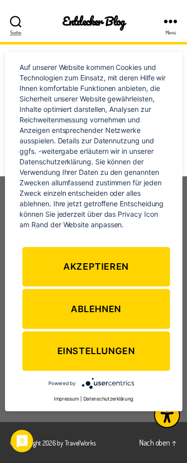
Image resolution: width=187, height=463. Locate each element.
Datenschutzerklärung (108, 399)
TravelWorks (80, 443)
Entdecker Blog (93, 21)
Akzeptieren (96, 266)
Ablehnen (96, 309)
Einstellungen (96, 351)
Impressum (66, 399)
